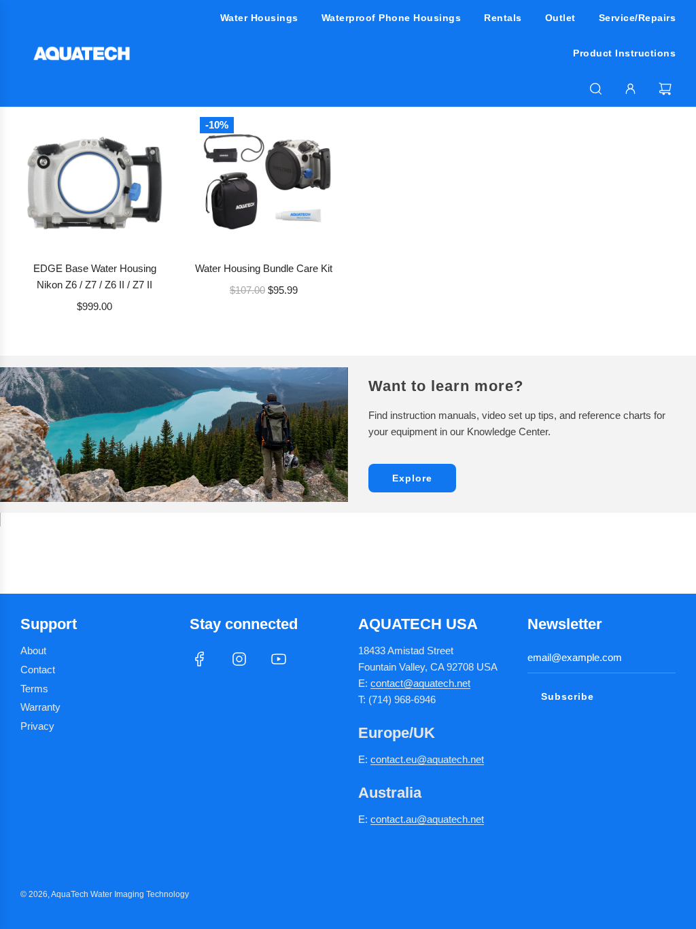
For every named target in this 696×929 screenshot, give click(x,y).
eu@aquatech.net (445, 759)
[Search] (595, 88)
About (33, 650)
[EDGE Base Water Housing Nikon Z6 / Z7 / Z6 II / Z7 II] (94, 181)
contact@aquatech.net (420, 683)
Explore (412, 478)
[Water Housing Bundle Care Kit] (264, 181)
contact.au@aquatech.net (427, 819)
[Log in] (630, 88)
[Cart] (667, 88)
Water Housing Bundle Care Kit (263, 268)
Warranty (40, 707)
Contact (37, 669)
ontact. (391, 759)
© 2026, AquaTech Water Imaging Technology (104, 894)
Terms (34, 688)
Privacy (37, 726)
